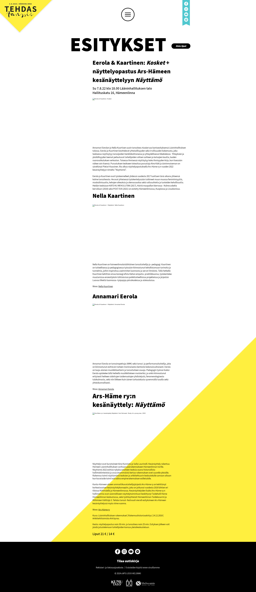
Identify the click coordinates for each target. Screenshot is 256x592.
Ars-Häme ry (104, 509)
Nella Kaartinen (105, 286)
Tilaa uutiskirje (127, 561)
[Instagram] (186, 9)
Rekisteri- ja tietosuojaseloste (109, 567)
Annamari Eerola (106, 389)
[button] (128, 14)
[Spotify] (186, 20)
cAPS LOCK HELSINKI (131, 573)
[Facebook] (186, 4)
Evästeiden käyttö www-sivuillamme (143, 567)
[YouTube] (186, 14)
